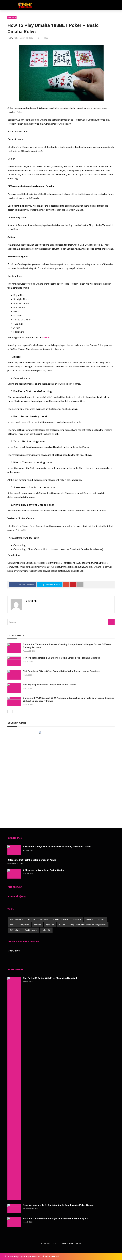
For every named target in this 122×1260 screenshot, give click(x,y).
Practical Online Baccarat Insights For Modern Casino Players (55, 1218)
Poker (7, 22)
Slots (7, 28)
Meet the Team (71, 1243)
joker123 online (60, 919)
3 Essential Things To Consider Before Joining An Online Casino (57, 846)
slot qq (62, 924)
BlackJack (10, 40)
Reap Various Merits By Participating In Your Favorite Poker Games (58, 1205)
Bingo (7, 34)
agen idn (50, 924)
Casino (8, 16)
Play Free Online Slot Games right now (88, 924)
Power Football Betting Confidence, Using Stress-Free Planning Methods (61, 657)
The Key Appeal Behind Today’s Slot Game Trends (49, 684)
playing (89, 919)
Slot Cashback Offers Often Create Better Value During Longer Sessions (61, 671)
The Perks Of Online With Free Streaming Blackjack (50, 978)
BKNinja (23, 1255)
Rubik (6, 1255)
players (101, 919)
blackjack (77, 919)
